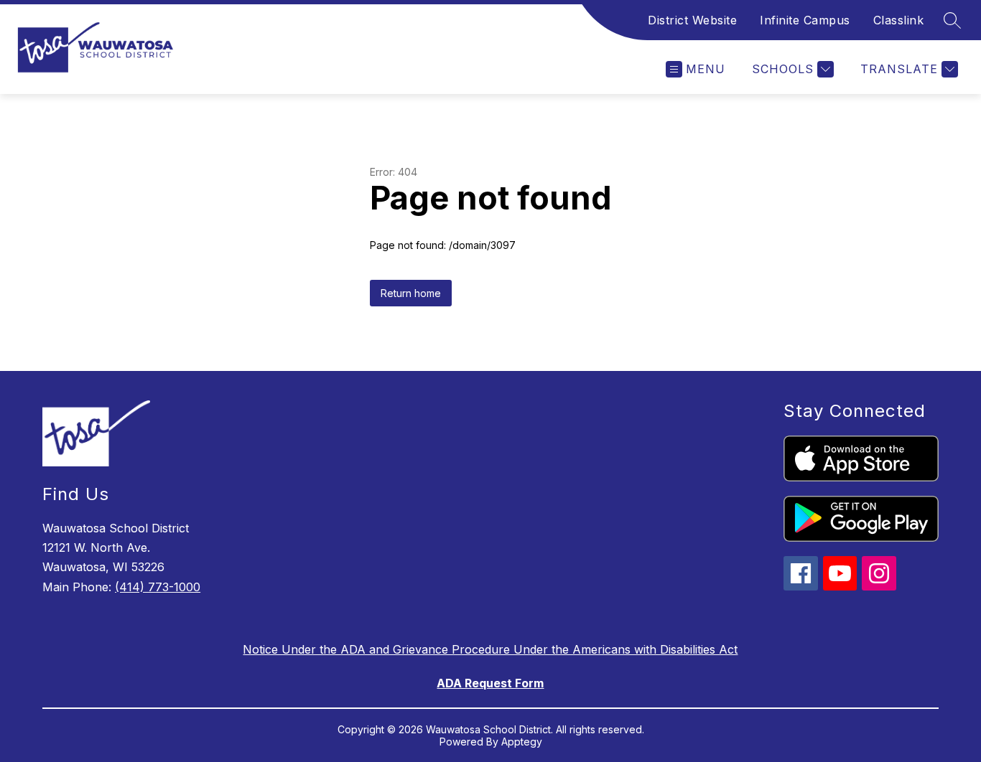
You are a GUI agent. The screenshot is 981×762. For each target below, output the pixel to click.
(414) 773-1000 (157, 587)
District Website (692, 20)
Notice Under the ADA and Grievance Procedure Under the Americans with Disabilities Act (490, 649)
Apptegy (521, 741)
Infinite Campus (805, 20)
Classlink (898, 20)
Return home (411, 293)
